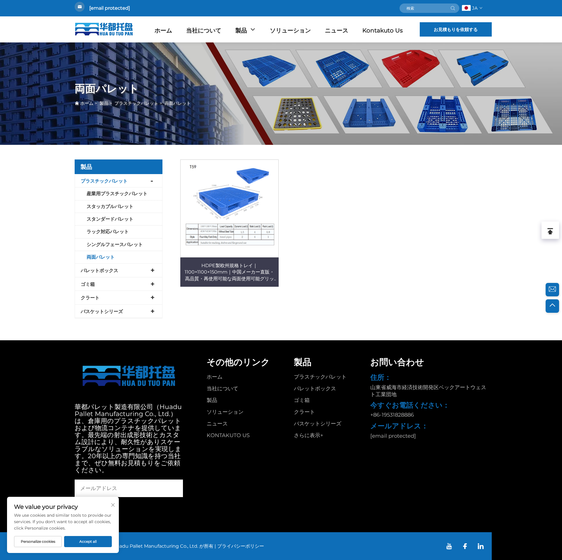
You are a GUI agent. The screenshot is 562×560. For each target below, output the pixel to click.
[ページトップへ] (552, 306)
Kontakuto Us (382, 30)
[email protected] (109, 8)
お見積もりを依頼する (456, 29)
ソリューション (290, 30)
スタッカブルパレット (110, 206)
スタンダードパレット (110, 219)
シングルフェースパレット (115, 244)
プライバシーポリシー (240, 546)
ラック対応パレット (108, 231)
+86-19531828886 (392, 415)
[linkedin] (480, 546)
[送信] (452, 8)
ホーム (163, 30)
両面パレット (178, 103)
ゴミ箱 (88, 284)
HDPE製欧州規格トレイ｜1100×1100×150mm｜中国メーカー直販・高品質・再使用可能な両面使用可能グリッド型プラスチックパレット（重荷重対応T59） (229, 272)
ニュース (336, 30)
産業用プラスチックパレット (117, 193)
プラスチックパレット (136, 103)
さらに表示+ (308, 435)
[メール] (552, 289)
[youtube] (449, 546)
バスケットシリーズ (102, 311)
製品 (241, 30)
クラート (90, 297)
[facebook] (465, 546)
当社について (203, 30)
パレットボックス (99, 270)
